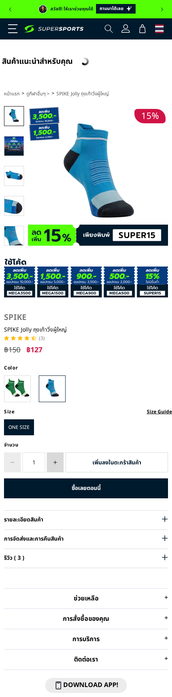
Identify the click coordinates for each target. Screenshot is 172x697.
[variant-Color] (17, 388)
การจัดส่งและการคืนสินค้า (34, 539)
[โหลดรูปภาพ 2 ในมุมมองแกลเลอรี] (14, 146)
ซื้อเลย (86, 488)
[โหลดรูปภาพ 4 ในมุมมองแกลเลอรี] (14, 206)
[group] (86, 9)
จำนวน (11, 444)
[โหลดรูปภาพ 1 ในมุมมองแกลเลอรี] (14, 116)
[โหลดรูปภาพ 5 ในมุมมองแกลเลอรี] (14, 236)
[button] (10, 10)
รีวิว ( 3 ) (14, 558)
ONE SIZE (19, 427)
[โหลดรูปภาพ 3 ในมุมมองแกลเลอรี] (14, 176)
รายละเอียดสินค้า (23, 519)
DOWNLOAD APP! (90, 685)
